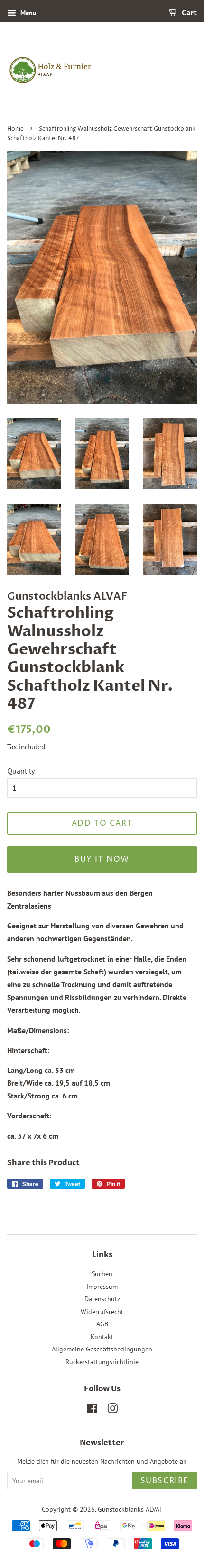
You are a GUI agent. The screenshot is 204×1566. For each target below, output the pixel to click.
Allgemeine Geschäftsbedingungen (102, 1349)
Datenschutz (102, 1299)
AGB (102, 1324)
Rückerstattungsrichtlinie (102, 1362)
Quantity (21, 770)
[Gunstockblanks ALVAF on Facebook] (92, 1410)
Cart (188, 13)
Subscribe (164, 1481)
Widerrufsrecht (102, 1311)
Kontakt (102, 1336)
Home (15, 129)
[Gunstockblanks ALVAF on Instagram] (112, 1410)
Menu (28, 13)
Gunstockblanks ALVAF (130, 1509)
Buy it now (102, 859)
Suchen (102, 1273)
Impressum (102, 1286)
